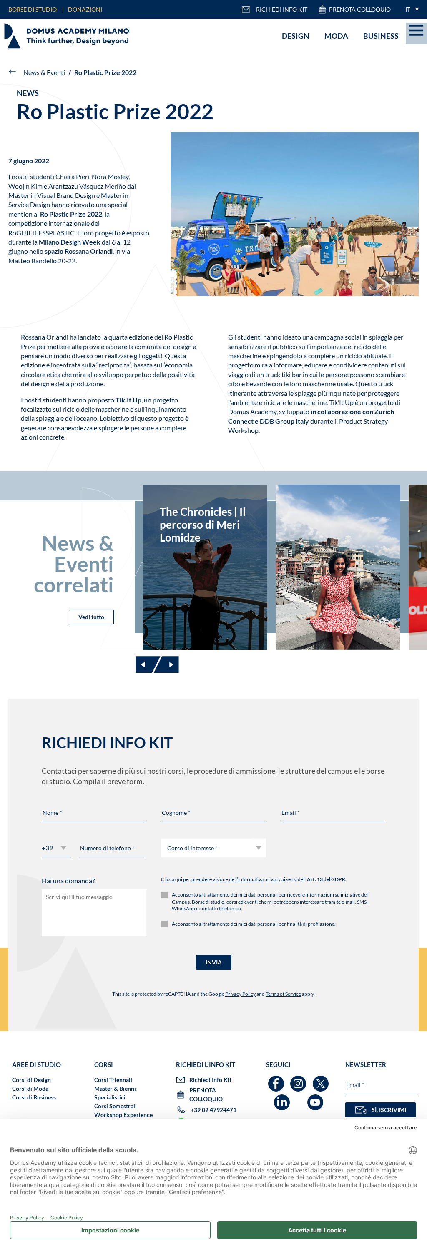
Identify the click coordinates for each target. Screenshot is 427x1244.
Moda (336, 35)
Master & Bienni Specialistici (115, 1093)
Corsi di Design (31, 1079)
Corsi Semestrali (115, 1105)
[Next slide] (166, 664)
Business (381, 35)
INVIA (214, 962)
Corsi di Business (34, 1097)
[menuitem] (410, 9)
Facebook (277, 1080)
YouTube (316, 1098)
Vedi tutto (91, 616)
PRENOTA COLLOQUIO (360, 9)
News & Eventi (44, 72)
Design (295, 35)
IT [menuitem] (407, 9)
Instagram (299, 1080)
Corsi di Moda (30, 1088)
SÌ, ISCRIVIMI (389, 1109)
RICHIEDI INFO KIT (281, 9)
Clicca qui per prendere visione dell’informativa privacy (221, 879)
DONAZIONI (85, 9)
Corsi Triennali (113, 1079)
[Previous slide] (148, 664)
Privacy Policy (240, 994)
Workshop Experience (123, 1114)
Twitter (321, 1080)
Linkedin (283, 1098)
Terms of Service (283, 994)
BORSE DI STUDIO (32, 9)
